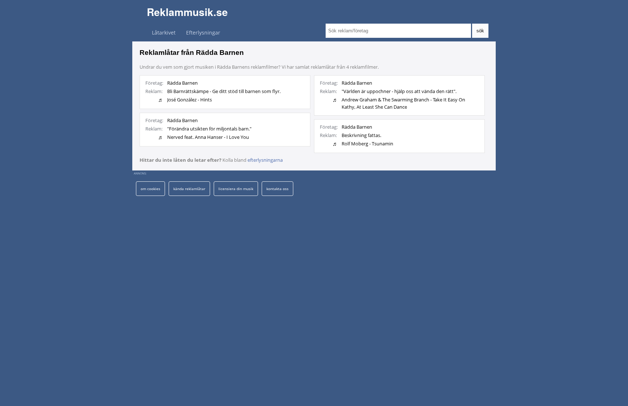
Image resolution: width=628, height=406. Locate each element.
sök (480, 30)
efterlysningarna (265, 160)
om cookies (150, 188)
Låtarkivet (164, 32)
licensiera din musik (235, 188)
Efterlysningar (203, 32)
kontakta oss (277, 188)
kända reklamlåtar (189, 188)
